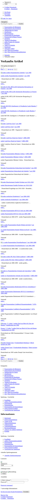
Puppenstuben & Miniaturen (12, 27)
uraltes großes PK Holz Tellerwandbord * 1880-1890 (16, 260)
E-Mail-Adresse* (6, 480)
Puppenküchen (8, 405)
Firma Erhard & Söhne (11, 408)
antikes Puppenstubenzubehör (13, 402)
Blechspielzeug (8, 33)
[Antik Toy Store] (6, 18)
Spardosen (7, 47)
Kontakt (6, 431)
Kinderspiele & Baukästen (12, 35)
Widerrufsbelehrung (10, 423)
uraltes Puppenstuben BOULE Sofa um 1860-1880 (16, 214)
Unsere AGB (8, 421)
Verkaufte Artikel (9, 48)
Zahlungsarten (8, 424)
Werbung (7, 43)
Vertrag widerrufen (9, 433)
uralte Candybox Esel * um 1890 (10, 127)
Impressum (7, 418)
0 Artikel (7, 7)
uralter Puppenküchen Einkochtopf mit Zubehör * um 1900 (18, 171)
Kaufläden (7, 400)
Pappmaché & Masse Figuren (13, 37)
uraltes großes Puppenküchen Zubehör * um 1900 (15, 76)
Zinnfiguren (7, 32)
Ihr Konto (7, 14)
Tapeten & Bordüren (10, 40)
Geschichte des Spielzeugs (12, 410)
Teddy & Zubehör (9, 45)
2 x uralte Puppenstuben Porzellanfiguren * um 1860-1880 (18, 245)
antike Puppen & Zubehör (12, 42)
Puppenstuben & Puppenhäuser (13, 407)
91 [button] (10, 69)
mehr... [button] (3, 84)
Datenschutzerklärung (10, 419)
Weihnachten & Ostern (11, 30)
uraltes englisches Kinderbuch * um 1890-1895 (14, 199)
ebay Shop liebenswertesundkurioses (15, 52)
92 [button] (12, 69)
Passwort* (4, 482)
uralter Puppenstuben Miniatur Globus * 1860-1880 (16, 157)
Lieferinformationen (10, 426)
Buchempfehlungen (10, 428)
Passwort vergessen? (7, 485)
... (6, 69)
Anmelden (7, 15)
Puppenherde (8, 403)
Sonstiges (7, 38)
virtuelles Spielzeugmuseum (12, 455)
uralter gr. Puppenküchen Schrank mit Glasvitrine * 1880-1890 (19, 275)
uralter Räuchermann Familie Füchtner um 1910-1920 (16, 185)
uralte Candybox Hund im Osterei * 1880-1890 (14, 141)
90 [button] (8, 69)
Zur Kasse (7, 12)
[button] (2, 69)
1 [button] (4, 69)
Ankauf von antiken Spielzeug (13, 429)
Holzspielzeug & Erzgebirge (12, 28)
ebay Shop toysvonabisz (11, 50)
